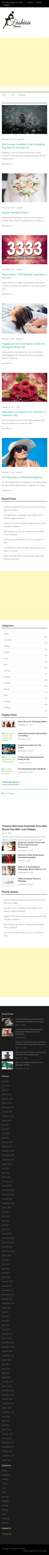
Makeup (19, 339)
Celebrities (8, 640)
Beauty (6, 634)
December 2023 (8, 1190)
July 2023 (5, 1212)
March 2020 (6, 1377)
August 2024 (6, 1164)
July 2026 (5, 1081)
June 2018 (5, 1416)
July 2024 (5, 1168)
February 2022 (7, 1281)
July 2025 (5, 1125)
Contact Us (6, 1534)
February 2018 (7, 1434)
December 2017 (8, 1442)
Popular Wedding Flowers (15, 212)
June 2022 (5, 1264)
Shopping (6, 5)
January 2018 (7, 1438)
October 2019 (7, 1399)
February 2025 (7, 1142)
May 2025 (5, 1133)
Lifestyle (39, 2)
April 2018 (5, 1425)
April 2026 (5, 1090)
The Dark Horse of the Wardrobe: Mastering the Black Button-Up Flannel (24, 549)
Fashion (30, 2)
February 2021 (7, 1334)
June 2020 (5, 1368)
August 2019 (6, 1408)
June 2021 (5, 1316)
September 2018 (8, 1412)
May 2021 (5, 1321)
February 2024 (7, 1181)
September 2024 (8, 1160)
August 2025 (6, 1120)
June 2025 (5, 1129)
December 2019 (8, 1390)
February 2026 (7, 1099)
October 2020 (7, 1351)
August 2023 (6, 1207)
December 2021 (8, 1290)
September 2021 (8, 1303)
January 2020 (7, 1386)
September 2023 (8, 1203)
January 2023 (7, 1233)
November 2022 (8, 1242)
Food (6, 658)
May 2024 (5, 1173)
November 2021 (8, 1294)
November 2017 (8, 1447)
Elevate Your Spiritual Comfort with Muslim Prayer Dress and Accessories (31, 845)
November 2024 (8, 1155)
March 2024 (6, 1177)
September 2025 (8, 1116)
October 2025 (7, 1112)
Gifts (18, 407)
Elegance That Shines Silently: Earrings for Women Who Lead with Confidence (25, 524)
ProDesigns (42, 1551)
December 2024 (8, 1151)
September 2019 (8, 1403)
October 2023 (7, 1199)
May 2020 (5, 1373)
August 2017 (6, 1460)
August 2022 (6, 1255)
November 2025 (8, 1107)
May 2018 (5, 1421)
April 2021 (5, 1325)
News (6, 695)
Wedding (7, 707)
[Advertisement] (24, 62)
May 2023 (5, 1220)
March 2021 (6, 1329)
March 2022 (6, 1277)
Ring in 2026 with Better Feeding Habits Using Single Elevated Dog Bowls (24, 557)
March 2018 (6, 1429)
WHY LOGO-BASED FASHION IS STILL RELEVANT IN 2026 (24, 541)
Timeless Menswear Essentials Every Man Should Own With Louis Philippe (24, 508)
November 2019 (8, 1395)
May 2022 (5, 1268)
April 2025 (5, 1138)
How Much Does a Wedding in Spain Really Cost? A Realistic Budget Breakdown (23, 516)
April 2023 (5, 1225)
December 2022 (8, 1238)
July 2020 (5, 1364)
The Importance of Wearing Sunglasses (22, 477)
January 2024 (7, 1186)
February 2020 (7, 1381)
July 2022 (5, 1260)
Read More (6, 164)
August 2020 (6, 1360)
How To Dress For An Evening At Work (32, 722)
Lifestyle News (10, 782)
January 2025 (7, 1146)
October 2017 (7, 1451)
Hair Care (7, 671)
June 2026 (5, 1085)
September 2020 (8, 1355)
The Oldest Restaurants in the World (32, 769)
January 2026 (7, 1103)
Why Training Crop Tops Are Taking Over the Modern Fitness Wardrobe (24, 533)
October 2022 (7, 1247)
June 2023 (5, 1216)
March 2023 (6, 1229)
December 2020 (8, 1342)
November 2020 (8, 1347)
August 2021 (6, 1308)
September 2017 (8, 1456)
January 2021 (7, 1338)
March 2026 (6, 1094)
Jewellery (20, 139)
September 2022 (8, 1251)
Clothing (7, 646)
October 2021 (7, 1299)
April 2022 (5, 1273)
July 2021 (5, 1312)
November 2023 (8, 1194)
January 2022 (7, 1286)
